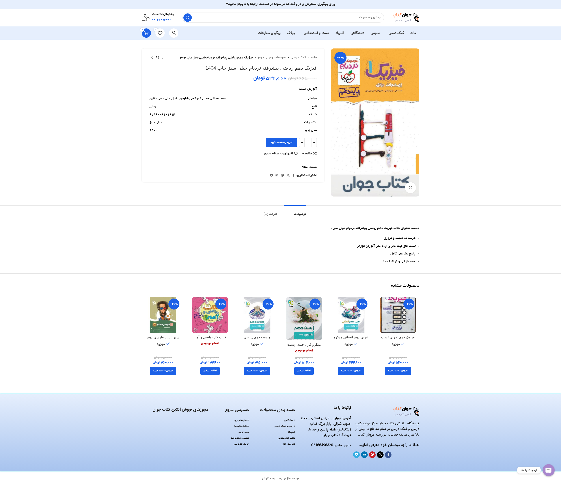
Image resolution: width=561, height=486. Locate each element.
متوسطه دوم (277, 57)
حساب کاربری (242, 420)
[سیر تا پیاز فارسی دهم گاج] (163, 315)
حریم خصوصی (241, 444)
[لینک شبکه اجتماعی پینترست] (282, 175)
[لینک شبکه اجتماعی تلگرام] (271, 175)
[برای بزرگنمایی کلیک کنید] (410, 187)
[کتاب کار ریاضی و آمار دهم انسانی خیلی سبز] (210, 315)
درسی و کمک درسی (284, 426)
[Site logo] (406, 18)
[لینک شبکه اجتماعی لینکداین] (277, 175)
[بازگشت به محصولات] (157, 58)
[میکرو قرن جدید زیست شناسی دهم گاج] (304, 318)
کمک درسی (298, 57)
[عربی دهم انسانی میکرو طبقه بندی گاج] (351, 315)
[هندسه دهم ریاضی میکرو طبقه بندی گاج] (257, 315)
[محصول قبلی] (162, 58)
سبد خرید (244, 432)
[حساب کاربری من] (174, 33)
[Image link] (406, 412)
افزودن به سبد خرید (281, 142)
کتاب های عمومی (286, 438)
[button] (398, 371)
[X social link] (288, 175)
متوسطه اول (288, 444)
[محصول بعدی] (152, 58)
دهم (261, 57)
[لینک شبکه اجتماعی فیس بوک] (293, 175)
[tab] (295, 212)
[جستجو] (187, 17)
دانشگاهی (289, 420)
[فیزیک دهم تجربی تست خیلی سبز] (398, 315)
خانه (314, 57)
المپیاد (291, 432)
